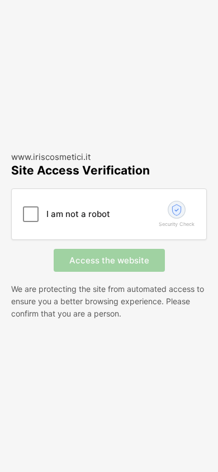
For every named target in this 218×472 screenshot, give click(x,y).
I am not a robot (78, 214)
